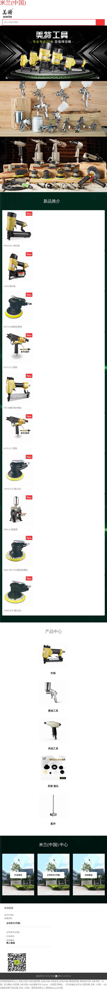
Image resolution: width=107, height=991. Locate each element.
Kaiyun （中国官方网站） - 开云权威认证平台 (62, 985)
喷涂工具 (53, 710)
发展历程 (8, 918)
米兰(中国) (9, 915)
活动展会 (10, 940)
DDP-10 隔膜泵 (11, 529)
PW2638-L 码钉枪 (12, 246)
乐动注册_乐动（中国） (20, 988)
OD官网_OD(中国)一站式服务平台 (27, 985)
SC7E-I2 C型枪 (10, 448)
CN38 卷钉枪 (10, 286)
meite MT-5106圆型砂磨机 (16, 570)
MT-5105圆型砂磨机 (13, 327)
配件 (53, 823)
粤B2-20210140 (64, 976)
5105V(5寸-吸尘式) (12, 489)
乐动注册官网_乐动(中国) (39, 981)
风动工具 (53, 748)
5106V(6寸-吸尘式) (12, 610)
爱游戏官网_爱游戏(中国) (80, 981)
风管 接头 (53, 786)
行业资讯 (10, 936)
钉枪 (53, 673)
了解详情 (78, 58)
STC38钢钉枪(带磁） (13, 408)
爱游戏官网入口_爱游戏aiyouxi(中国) (47, 988)
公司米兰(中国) (13, 932)
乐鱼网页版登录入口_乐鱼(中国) (14, 981)
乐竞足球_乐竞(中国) (60, 981)
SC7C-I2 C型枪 (10, 367)
